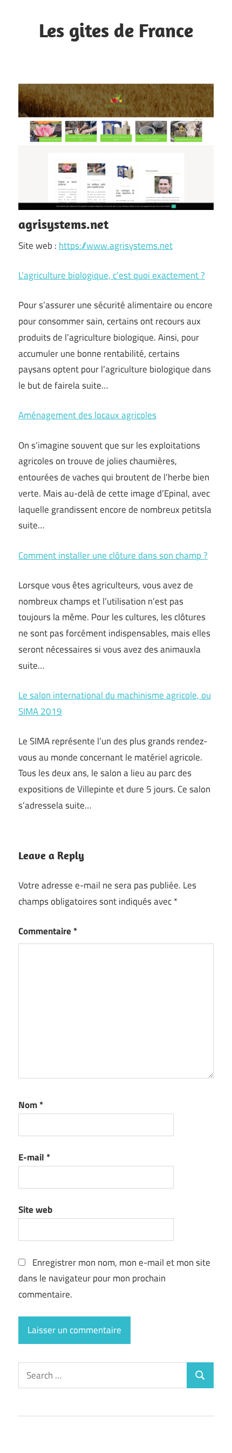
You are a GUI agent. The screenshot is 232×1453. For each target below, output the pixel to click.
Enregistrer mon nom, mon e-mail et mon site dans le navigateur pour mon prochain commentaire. (114, 1278)
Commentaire (47, 931)
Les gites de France (116, 30)
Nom (30, 1105)
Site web (35, 1210)
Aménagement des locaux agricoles (87, 415)
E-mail (34, 1157)
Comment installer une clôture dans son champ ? (113, 555)
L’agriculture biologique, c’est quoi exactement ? (111, 275)
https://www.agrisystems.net (116, 246)
